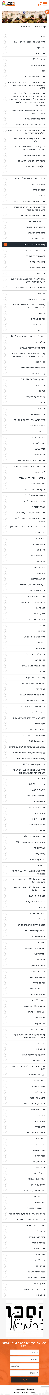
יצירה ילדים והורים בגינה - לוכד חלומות (29, 466)
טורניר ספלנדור (38, 507)
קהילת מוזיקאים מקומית (35, 396)
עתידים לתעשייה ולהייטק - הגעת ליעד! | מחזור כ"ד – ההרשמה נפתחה (29, 1036)
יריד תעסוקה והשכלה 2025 (33, 1055)
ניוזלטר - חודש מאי (37, 1029)
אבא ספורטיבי (39, 660)
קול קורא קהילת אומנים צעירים (32, 596)
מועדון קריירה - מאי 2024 (34, 637)
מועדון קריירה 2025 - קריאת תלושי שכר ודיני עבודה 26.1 (28, 889)
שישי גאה (41, 1115)
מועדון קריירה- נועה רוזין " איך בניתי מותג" (28, 201)
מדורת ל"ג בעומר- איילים (35, 654)
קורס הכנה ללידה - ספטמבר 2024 (30, 758)
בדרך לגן (41, 919)
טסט (43, 71)
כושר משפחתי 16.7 (37, 729)
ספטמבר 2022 (39, 59)
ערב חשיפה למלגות (37, 1098)
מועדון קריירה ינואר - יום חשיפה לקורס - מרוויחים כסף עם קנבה (29, 208)
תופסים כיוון (40, 830)
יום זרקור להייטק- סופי (36, 795)
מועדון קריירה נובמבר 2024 (33, 836)
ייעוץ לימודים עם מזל (37, 1074)
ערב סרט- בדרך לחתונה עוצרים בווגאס (29, 718)
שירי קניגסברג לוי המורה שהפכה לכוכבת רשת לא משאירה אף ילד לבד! (28, 148)
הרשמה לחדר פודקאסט (35, 901)
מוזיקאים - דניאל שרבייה (35, 489)
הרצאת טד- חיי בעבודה (35, 256)
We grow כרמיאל (38, 65)
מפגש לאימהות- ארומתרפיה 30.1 (31, 925)
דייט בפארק (40, 1144)
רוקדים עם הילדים (38, 1185)
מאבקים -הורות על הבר (35, 1277)
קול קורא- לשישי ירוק (36, 299)
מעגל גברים (40, 625)
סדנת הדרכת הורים (37, 1237)
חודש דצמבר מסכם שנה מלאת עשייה (29, 178)
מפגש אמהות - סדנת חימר (34, 1289)
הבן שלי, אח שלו (38, 819)
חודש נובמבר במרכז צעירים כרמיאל (30, 124)
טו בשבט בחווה (39, 544)
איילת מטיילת (39, 724)
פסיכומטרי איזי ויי (38, 437)
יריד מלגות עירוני (38, 1173)
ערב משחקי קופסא (37, 262)
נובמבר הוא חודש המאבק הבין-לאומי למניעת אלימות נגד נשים (27, 111)
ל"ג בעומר (41, 330)
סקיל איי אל (40, 342)
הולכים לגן (41, 550)
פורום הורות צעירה (37, 267)
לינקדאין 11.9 (39, 47)
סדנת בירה (40, 385)
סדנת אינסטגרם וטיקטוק (35, 250)
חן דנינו (42, 313)
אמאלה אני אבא (38, 936)
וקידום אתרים (18, 1392)
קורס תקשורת (39, 853)
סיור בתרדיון (40, 1017)
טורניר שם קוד (39, 848)
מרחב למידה (40, 1127)
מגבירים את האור (38, 184)
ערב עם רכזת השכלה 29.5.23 (32, 348)
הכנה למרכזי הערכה (36, 1272)
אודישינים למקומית (37, 971)
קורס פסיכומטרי (38, 1243)
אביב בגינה (40, 608)
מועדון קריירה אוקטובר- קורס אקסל (30, 512)
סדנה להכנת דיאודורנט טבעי (33, 367)
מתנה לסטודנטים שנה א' (35, 119)
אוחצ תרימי (40, 689)
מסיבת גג (41, 408)
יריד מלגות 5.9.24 (37, 790)
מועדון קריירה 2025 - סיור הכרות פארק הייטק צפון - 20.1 (29, 880)
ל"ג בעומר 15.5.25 (37, 988)
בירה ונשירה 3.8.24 (37, 741)
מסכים (42, 402)
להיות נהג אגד (39, 472)
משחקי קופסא (39, 613)
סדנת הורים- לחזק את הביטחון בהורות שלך (27, 526)
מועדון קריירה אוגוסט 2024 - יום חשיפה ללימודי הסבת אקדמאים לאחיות (29, 771)
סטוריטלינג (40, 1266)
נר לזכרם (41, 642)
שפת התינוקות (39, 567)
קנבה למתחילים (38, 373)
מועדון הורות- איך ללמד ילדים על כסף (29, 420)
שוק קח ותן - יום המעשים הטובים (32, 584)
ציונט (43, 36)
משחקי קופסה (39, 1121)
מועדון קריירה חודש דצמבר (34, 155)
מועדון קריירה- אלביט (36, 1109)
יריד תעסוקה (40, 538)
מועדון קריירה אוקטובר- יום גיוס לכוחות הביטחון (29, 519)
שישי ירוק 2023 (38, 324)
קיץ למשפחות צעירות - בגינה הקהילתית (29, 752)
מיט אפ (42, 671)
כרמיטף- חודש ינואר (37, 221)
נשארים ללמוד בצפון (36, 1000)
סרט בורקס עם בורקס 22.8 (34, 764)
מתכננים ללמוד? (38, 801)
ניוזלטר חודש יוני (38, 1080)
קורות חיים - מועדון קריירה (34, 677)
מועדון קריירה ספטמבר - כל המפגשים (29, 42)
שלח (24, 1379)
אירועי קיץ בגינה (38, 1086)
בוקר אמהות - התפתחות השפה (32, 683)
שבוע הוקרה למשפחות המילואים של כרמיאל (27, 747)
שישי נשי (41, 778)
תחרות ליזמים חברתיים (36, 1132)
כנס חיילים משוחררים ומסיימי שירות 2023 (28, 336)
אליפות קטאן (40, 362)
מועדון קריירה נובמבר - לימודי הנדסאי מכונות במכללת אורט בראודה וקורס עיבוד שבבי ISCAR (26, 85)
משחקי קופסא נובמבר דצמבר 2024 (30, 842)
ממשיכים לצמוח (38, 1060)
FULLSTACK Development (33, 379)
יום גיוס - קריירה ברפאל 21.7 (33, 700)
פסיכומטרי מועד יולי (37, 619)
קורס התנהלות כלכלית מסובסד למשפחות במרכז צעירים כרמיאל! (28, 306)
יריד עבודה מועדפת (37, 913)
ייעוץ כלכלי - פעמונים (36, 1012)
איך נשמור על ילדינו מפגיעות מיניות (31, 460)
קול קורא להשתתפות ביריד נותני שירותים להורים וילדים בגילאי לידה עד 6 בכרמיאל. (28, 355)
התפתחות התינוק (38, 965)
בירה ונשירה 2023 (37, 483)
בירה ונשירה (40, 1202)
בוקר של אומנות (38, 443)
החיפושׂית (41, 195)
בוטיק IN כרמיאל (38, 238)
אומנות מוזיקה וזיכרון (36, 824)
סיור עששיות (40, 449)
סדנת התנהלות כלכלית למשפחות (31, 1219)
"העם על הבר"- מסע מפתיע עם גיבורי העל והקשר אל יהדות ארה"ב (28, 280)
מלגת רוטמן (40, 1167)
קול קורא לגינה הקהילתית (34, 501)
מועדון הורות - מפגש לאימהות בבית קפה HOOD (28, 1067)
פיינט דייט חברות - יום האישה (33, 602)
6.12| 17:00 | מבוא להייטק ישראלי (31, 161)
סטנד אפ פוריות (38, 190)
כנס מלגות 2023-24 (36, 425)
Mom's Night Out (37, 859)
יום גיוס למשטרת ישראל (35, 1225)
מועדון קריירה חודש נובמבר (34, 76)
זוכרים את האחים (38, 319)
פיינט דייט (41, 561)
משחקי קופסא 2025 (36, 896)
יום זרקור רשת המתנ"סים (35, 948)
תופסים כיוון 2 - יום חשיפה (34, 1006)
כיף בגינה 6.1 (40, 532)
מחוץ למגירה (40, 273)
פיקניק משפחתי (39, 1150)
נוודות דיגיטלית (39, 1196)
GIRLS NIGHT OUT (36, 1179)
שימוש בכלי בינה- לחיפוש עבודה (32, 478)
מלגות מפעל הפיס (38, 1161)
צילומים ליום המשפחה (36, 233)
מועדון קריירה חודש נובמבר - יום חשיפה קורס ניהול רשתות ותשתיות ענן (26, 131)
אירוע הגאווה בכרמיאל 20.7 (34, 735)
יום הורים (41, 942)
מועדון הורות (40, 53)
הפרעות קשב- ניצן (37, 977)
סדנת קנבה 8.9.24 (37, 784)
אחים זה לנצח (39, 1092)
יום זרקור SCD (39, 954)
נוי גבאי (42, 431)
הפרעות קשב (40, 1023)
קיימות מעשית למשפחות (35, 227)
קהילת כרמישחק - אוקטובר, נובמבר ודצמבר (27, 1214)
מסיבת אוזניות (39, 454)
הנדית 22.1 (40, 907)
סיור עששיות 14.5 (38, 994)
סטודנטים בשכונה (38, 414)
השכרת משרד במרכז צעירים (33, 666)
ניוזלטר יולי (40, 1138)
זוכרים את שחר (39, 983)
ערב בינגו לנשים (38, 712)
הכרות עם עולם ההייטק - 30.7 (33, 706)
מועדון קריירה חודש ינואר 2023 (32, 215)
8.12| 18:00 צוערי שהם (35, 166)
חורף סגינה (40, 1254)
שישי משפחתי (39, 573)
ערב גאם (41, 865)
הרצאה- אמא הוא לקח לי (35, 495)
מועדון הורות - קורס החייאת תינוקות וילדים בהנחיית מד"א (28, 140)
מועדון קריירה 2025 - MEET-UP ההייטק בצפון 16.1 (28, 872)
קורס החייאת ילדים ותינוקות (34, 244)
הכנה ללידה (40, 1156)
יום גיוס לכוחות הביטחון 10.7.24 (32, 695)
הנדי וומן (42, 391)
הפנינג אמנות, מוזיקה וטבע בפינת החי (29, 287)
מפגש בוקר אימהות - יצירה (34, 1103)
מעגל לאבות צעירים (37, 807)
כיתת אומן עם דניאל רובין (35, 930)
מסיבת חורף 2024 (37, 590)
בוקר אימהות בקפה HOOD (34, 1190)
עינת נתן (41, 1043)
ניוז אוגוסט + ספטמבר (36, 1208)
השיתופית (41, 631)
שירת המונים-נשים (37, 555)
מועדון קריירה (39, 1248)
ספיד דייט (41, 293)
